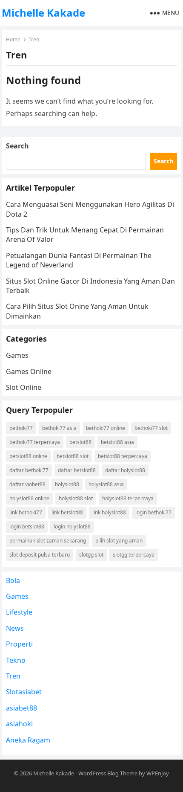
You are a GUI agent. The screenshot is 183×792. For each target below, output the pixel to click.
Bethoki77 (21, 428)
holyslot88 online (29, 498)
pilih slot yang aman (119, 540)
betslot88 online (28, 456)
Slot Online (23, 387)
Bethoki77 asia (59, 428)
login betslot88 (26, 526)
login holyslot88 (72, 526)
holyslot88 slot (76, 498)
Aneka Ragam (28, 740)
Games (17, 355)
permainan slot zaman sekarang (47, 540)
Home (13, 39)
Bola (13, 580)
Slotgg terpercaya (133, 554)
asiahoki (19, 723)
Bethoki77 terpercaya (34, 442)
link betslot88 (67, 512)
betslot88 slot (73, 456)
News (15, 628)
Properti (19, 644)
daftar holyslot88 (125, 470)
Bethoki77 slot (151, 428)
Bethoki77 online (105, 428)
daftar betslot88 (77, 470)
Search (17, 146)
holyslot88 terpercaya (128, 498)
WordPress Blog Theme (107, 773)
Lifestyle (19, 612)
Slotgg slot (91, 554)
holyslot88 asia (106, 484)
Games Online (28, 371)
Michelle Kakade (43, 13)
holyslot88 (67, 484)
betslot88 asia (117, 442)
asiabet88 (21, 708)
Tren (13, 676)
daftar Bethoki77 (29, 470)
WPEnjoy (157, 773)
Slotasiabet (24, 691)
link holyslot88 (109, 512)
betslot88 (80, 442)
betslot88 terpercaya (122, 456)
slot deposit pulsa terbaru (39, 554)
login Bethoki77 (153, 512)
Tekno (16, 660)
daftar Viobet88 (27, 484)
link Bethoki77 (25, 512)
